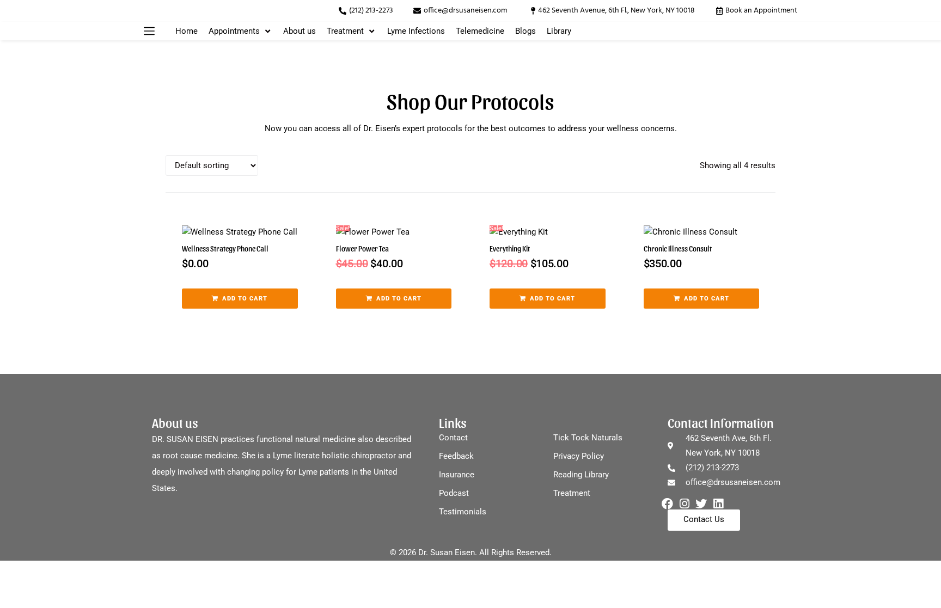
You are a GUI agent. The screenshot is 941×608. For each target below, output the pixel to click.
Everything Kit (510, 248)
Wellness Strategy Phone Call (225, 248)
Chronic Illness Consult (678, 248)
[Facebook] (667, 503)
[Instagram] (684, 503)
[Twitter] (701, 503)
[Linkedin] (718, 503)
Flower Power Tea (362, 248)
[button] (149, 31)
